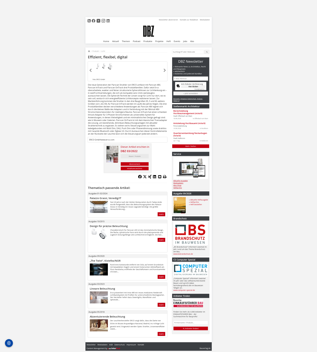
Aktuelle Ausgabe (180, 181)
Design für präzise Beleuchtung (109, 226)
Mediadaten (205, 20)
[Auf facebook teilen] (139, 177)
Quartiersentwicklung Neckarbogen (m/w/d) (190, 134)
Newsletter (91, 344)
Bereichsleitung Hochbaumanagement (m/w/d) (187, 112)
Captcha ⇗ (200, 89)
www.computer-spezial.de (184, 290)
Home (106, 41)
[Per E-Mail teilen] (159, 177)
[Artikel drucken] (164, 177)
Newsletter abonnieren (168, 20)
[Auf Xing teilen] (149, 177)
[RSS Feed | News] (89, 20)
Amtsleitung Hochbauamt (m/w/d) (189, 123)
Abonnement (134, 164)
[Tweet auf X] (144, 177)
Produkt (95, 51)
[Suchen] (206, 52)
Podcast (136, 41)
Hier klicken (193, 86)
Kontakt (141, 344)
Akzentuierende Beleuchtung (107, 316)
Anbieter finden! (192, 328)
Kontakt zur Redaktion (189, 20)
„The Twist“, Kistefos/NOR (105, 260)
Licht (103, 51)
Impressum (131, 344)
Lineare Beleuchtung (102, 288)
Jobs (185, 41)
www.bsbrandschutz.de (183, 254)
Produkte (147, 41)
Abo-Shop (177, 185)
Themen (126, 41)
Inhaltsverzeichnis (134, 168)
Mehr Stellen (190, 146)
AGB (111, 344)
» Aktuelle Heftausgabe (198, 200)
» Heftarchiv (194, 202)
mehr (161, 214)
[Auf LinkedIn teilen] (154, 177)
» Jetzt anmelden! (191, 93)
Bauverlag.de (205, 348)
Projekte (159, 41)
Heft (168, 41)
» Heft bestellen (195, 204)
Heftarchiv (177, 188)
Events (177, 41)
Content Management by (97, 348)
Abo (192, 41)
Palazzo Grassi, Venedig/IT (105, 198)
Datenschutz (119, 344)
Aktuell (115, 41)
